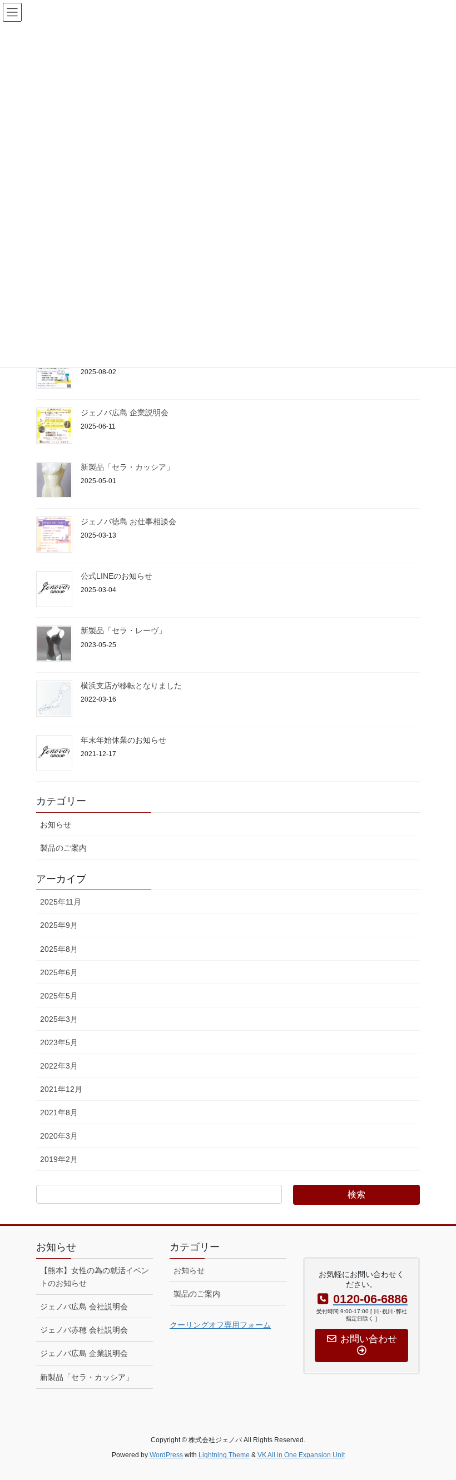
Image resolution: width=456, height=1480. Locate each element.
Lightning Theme (224, 1455)
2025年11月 (60, 901)
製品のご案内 (63, 847)
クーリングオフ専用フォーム (220, 1324)
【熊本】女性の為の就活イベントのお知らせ (94, 1277)
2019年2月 (59, 1159)
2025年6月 (59, 972)
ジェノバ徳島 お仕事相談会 (128, 521)
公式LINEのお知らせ (116, 576)
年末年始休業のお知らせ (123, 740)
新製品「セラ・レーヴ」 (123, 630)
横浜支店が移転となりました (131, 685)
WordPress (166, 1455)
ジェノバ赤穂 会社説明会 (84, 1329)
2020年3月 (59, 1135)
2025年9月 (59, 925)
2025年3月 (59, 1019)
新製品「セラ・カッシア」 (127, 467)
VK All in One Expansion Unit (301, 1455)
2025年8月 (59, 949)
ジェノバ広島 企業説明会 (124, 412)
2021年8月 (59, 1112)
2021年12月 (61, 1089)
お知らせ (55, 824)
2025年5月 (59, 995)
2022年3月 (59, 1065)
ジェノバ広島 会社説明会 (84, 1306)
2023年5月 (59, 1042)
